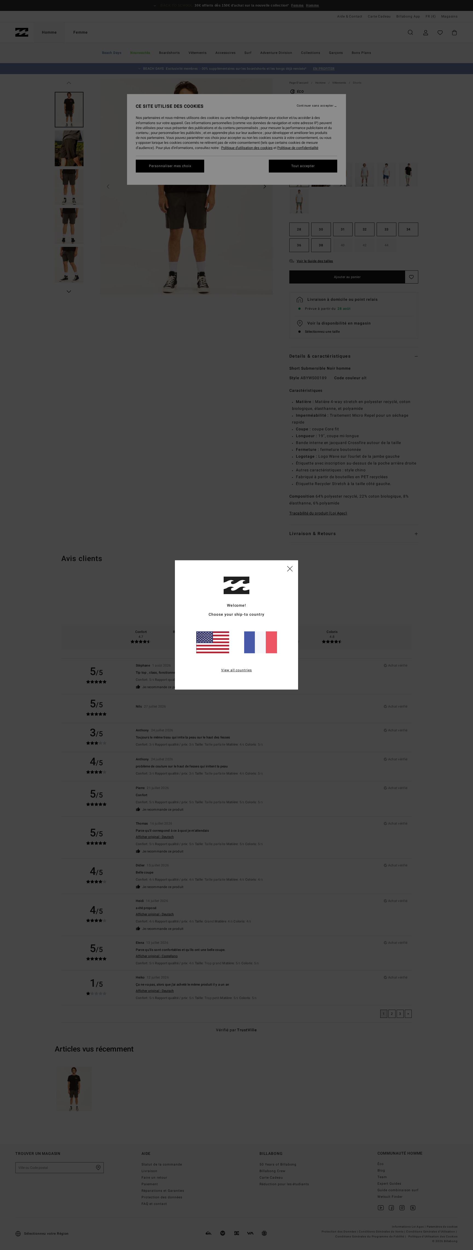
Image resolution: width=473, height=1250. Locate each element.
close (290, 568)
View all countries (236, 670)
